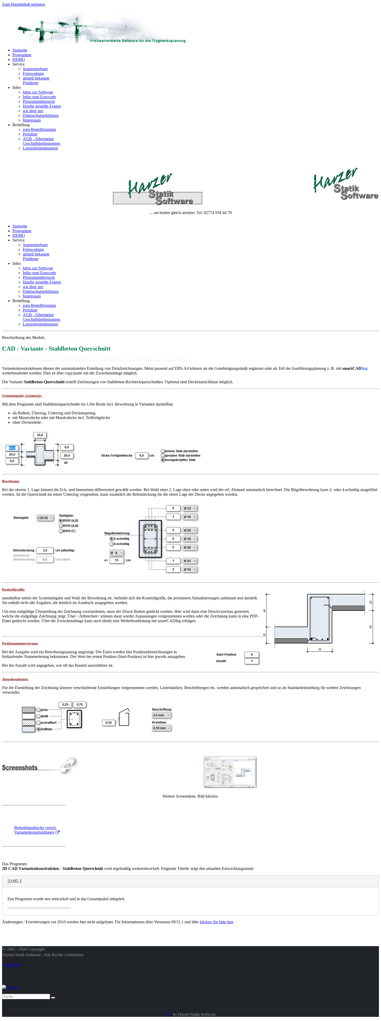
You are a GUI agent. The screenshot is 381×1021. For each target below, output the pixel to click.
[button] (190, 881)
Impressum (12, 964)
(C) (169, 1014)
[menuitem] (19, 50)
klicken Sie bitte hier (216, 922)
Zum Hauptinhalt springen (23, 4)
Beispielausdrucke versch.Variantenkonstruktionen (35, 829)
